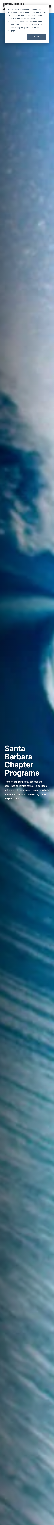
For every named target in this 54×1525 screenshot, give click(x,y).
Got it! (36, 37)
